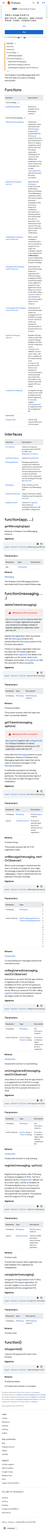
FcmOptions (10, 447)
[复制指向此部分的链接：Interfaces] (24, 434)
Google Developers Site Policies (27, 1399)
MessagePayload (12, 462)
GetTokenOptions (12, 458)
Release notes (7, 1475)
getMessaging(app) (13, 107)
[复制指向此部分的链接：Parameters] (20, 556)
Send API (28, 481)
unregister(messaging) (14, 390)
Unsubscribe (10, 956)
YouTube (5, 1454)
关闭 (24, 26)
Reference (6, 1422)
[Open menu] (3, 3)
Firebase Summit (8, 1447)
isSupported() (10, 420)
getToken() (35, 458)
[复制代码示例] (41, 544)
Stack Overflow (7, 1468)
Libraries (5, 1429)
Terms (4, 1522)
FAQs (4, 1479)
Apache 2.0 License (38, 1397)
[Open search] (33, 2)
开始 (24, 32)
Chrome (5, 1501)
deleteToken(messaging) (15, 122)
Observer (23, 921)
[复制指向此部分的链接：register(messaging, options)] (7, 1169)
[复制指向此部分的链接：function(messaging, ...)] (9, 598)
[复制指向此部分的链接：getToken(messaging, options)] (17, 726)
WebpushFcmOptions (30, 454)
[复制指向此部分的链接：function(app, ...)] (35, 519)
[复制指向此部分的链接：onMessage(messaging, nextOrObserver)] (23, 860)
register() (31, 157)
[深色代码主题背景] (38, 544)
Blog (3, 1443)
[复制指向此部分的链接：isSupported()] (24, 1349)
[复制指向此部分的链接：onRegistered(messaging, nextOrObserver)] (29, 974)
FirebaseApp (22, 567)
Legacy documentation (10, 1483)
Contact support (8, 1464)
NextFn (22, 918)
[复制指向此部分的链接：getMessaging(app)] (32, 526)
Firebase (5, 1505)
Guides (4, 1418)
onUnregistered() (34, 171)
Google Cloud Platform (10, 1509)
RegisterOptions (11, 502)
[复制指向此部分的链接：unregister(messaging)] (36, 1274)
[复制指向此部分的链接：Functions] (23, 90)
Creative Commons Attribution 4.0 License (31, 1395)
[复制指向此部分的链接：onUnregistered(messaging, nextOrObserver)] (29, 1074)
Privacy (11, 1522)
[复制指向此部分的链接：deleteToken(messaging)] (39, 605)
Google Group (7, 1472)
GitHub (4, 1433)
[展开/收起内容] (15, 43)
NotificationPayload (32, 469)
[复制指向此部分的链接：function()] (24, 1342)
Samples (5, 1426)
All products (6, 1513)
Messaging (35, 129)
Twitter (4, 1451)
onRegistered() (33, 349)
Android (5, 1498)
